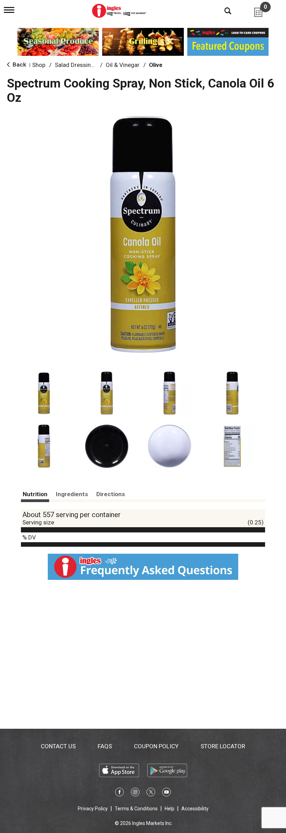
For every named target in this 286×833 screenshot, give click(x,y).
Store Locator (223, 746)
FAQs (105, 746)
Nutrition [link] (35, 494)
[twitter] (150, 793)
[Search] (222, 10)
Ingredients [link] (72, 494)
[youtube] (166, 793)
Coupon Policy (156, 746)
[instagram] (135, 793)
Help (169, 808)
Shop (38, 64)
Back (18, 64)
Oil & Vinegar (123, 64)
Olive (156, 64)
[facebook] (119, 793)
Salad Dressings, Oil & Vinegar (94, 64)
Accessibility (195, 808)
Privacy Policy (93, 808)
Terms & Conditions (136, 808)
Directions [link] (110, 494)
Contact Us (58, 746)
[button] (44, 393)
